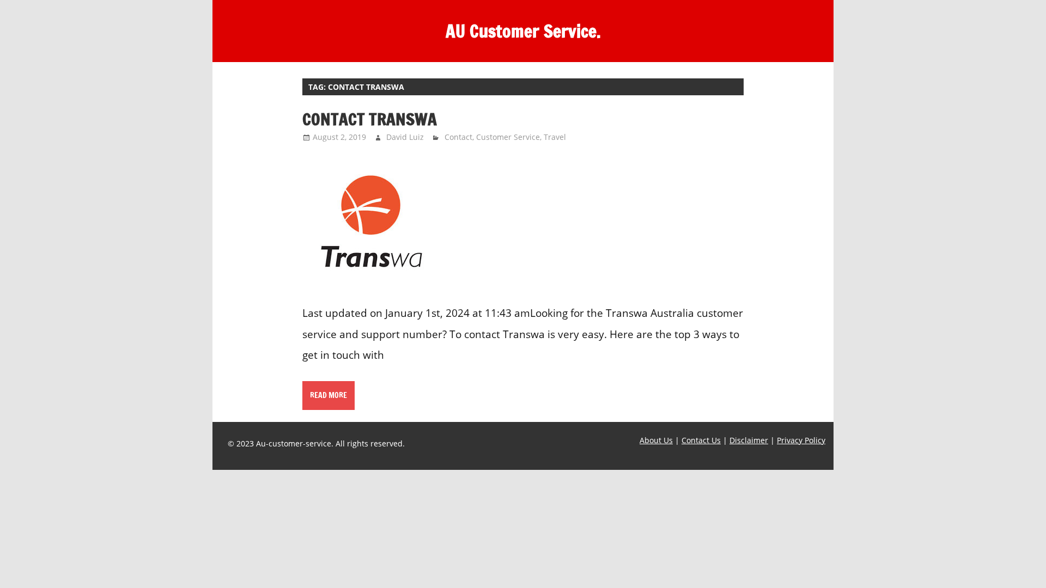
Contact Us (701, 440)
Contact (458, 137)
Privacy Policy (801, 440)
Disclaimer (748, 440)
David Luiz (405, 137)
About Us (656, 440)
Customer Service (508, 137)
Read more (328, 395)
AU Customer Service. (523, 31)
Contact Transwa (369, 119)
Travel (555, 137)
